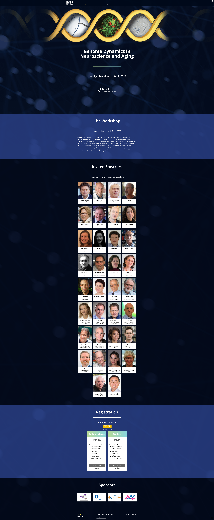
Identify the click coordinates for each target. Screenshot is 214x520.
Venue (126, 4)
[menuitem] (85, 4)
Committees (95, 4)
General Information (134, 4)
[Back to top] (212, 518)
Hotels (121, 4)
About (88, 4)
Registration (115, 4)
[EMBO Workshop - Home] (70, 4)
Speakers (101, 4)
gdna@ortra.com (101, 518)
